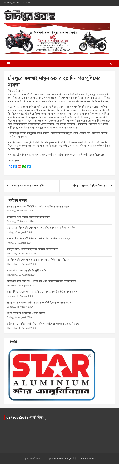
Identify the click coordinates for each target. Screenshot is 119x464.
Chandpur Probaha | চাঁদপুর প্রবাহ (59, 458)
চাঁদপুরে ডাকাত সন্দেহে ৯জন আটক (28, 185)
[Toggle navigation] (8, 63)
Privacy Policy (88, 458)
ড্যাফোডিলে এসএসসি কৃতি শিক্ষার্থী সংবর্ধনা (27, 270)
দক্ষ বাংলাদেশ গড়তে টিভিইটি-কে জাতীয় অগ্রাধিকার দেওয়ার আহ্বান (38, 206)
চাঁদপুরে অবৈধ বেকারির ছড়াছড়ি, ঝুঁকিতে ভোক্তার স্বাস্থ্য (32, 249)
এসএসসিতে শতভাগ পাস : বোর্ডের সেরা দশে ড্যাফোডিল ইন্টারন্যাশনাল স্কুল (42, 291)
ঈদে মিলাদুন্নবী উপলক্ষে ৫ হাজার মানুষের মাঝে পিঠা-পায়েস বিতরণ (38, 259)
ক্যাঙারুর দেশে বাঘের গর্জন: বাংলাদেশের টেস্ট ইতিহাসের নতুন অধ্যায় (39, 302)
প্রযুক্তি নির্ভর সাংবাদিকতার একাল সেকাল (26, 313)
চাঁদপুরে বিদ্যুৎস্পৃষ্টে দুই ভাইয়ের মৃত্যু (90, 185)
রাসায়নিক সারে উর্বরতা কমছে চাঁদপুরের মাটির (29, 217)
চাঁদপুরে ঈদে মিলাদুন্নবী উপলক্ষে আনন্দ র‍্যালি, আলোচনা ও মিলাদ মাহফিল (41, 227)
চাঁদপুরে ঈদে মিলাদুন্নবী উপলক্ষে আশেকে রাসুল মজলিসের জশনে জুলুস (39, 238)
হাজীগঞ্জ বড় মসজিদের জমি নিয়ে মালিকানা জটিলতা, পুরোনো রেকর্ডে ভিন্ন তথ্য (43, 323)
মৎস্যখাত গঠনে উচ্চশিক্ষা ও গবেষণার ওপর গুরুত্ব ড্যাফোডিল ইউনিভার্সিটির (41, 281)
